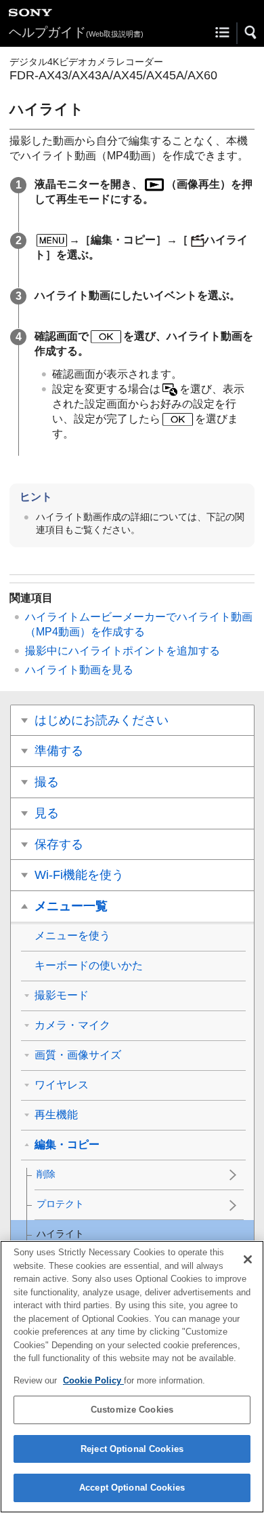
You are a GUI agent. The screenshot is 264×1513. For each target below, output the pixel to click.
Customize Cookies (132, 1409)
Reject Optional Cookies (132, 1449)
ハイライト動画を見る (79, 669)
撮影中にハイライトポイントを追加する (122, 650)
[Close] (248, 1259)
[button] (251, 32)
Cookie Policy (93, 1380)
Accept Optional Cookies (132, 1487)
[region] (132, 1376)
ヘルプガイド (76, 32)
